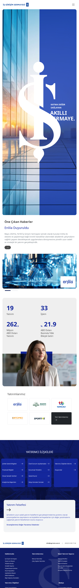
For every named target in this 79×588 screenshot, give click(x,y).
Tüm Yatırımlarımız (61, 418)
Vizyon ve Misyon (10, 561)
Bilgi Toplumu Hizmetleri (12, 578)
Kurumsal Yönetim (35, 470)
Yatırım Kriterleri (62, 563)
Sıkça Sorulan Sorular (36, 482)
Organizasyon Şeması (11, 568)
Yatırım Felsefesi (62, 559)
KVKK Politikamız (9, 575)
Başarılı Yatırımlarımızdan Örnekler (65, 567)
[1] (8, 290)
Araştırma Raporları (9, 482)
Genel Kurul (33, 476)
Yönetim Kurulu (9, 563)
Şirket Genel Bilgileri (9, 464)
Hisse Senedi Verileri (9, 476)
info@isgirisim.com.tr (53, 543)
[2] (15, 290)
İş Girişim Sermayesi (11, 559)
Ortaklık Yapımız (9, 566)
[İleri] (8, 247)
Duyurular (58, 470)
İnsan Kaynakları (9, 571)
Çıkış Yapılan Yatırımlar (38, 561)
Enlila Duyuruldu (17, 228)
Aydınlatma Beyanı (10, 573)
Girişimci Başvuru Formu (65, 570)
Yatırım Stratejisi (62, 561)
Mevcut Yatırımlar (37, 559)
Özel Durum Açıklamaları (37, 464)
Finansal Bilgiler (8, 470)
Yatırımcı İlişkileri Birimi (63, 464)
